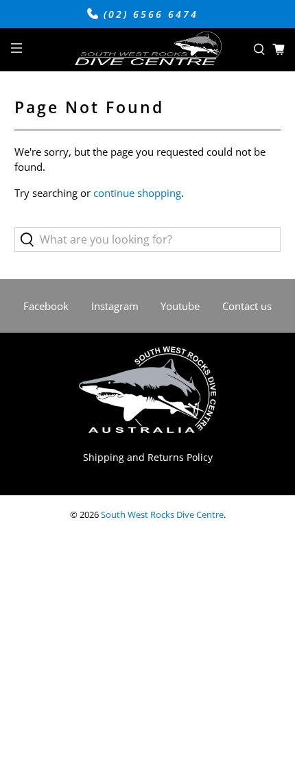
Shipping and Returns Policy (148, 457)
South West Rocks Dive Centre (162, 515)
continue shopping (137, 193)
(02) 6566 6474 (148, 14)
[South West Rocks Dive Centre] (148, 50)
